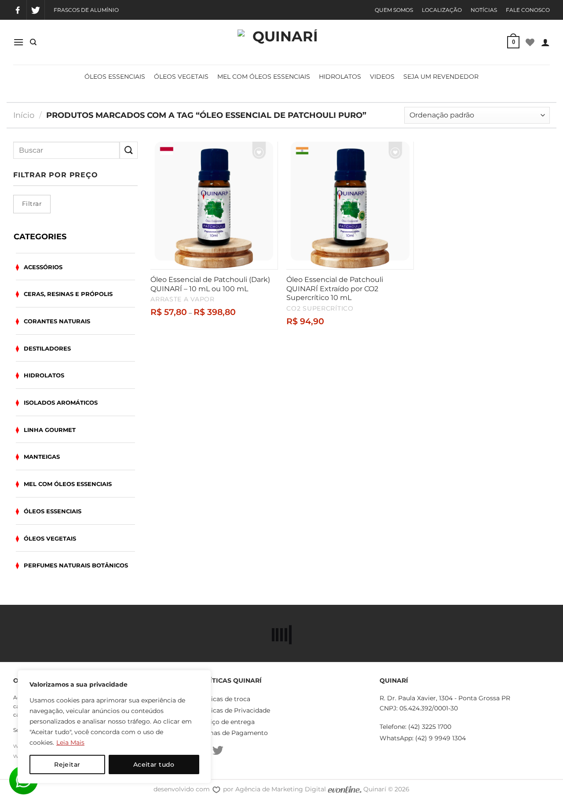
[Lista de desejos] (530, 42)
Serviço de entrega (226, 722)
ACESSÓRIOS (43, 267)
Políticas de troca (223, 699)
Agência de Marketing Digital (281, 789)
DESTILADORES (47, 348)
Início (23, 115)
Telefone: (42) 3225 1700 (415, 727)
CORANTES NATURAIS (57, 321)
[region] (114, 726)
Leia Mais (70, 742)
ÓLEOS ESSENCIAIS (114, 76)
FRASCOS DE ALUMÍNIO (86, 10)
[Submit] (128, 150)
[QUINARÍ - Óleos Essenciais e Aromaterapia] (281, 42)
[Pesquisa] (33, 42)
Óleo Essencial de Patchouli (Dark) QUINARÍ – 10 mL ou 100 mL (210, 284)
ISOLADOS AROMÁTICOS (61, 402)
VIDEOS (382, 76)
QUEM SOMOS (394, 10)
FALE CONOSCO (528, 10)
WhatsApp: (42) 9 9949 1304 (423, 738)
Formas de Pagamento (232, 733)
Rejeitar (67, 764)
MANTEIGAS (42, 456)
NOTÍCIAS (484, 10)
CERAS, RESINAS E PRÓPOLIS (68, 293)
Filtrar (32, 204)
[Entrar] (545, 42)
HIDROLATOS (340, 76)
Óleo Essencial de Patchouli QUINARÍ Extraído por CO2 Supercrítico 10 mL (334, 288)
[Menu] (18, 42)
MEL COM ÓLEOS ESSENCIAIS (263, 76)
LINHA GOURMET (50, 429)
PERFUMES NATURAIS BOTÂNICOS (76, 565)
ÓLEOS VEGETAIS (181, 76)
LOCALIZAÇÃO (442, 10)
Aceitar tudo (154, 764)
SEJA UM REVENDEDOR (441, 76)
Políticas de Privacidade (233, 710)
